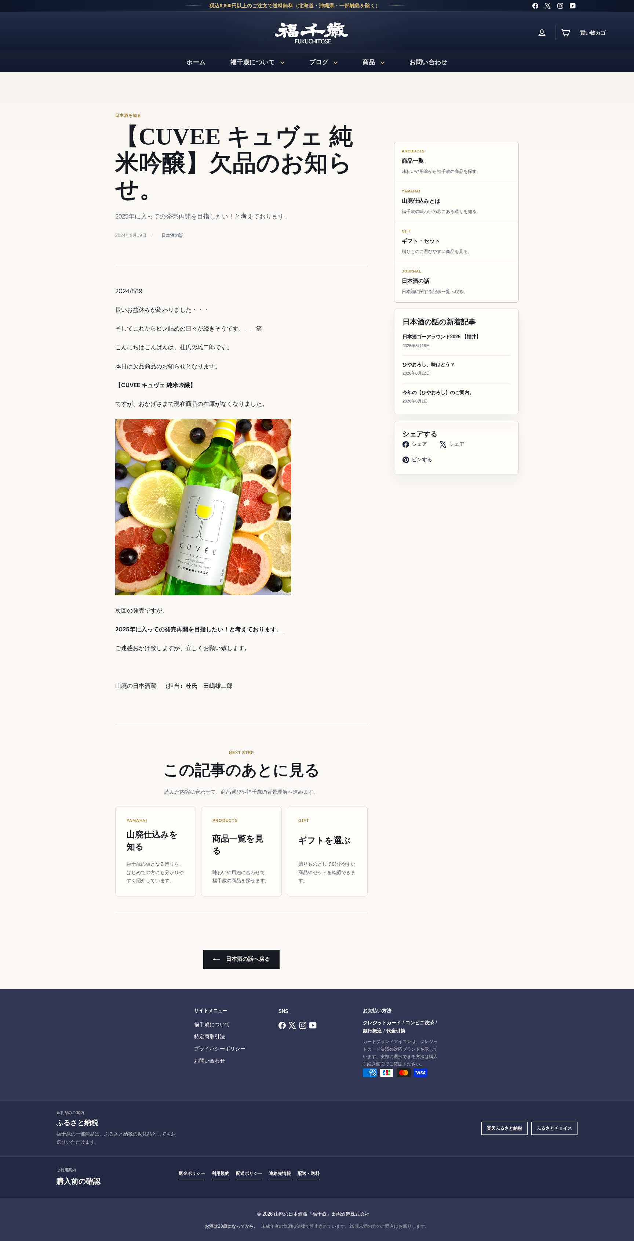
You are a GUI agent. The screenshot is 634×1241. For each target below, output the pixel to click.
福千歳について (252, 62)
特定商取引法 (209, 1036)
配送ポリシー (249, 1173)
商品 (368, 62)
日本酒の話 (172, 235)
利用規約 (220, 1173)
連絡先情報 (280, 1173)
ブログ (318, 62)
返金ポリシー (192, 1173)
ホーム (195, 62)
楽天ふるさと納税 (504, 1128)
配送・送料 (309, 1173)
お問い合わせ (428, 62)
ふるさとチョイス (554, 1128)
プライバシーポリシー (219, 1048)
